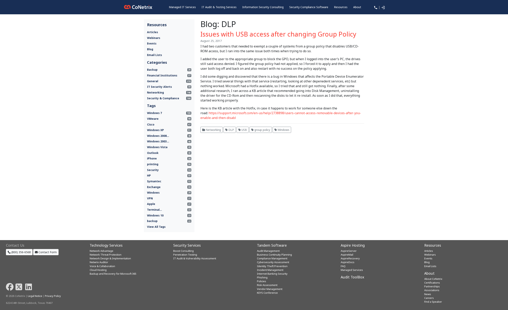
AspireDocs (347, 262)
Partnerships (432, 286)
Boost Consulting (183, 251)
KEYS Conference (267, 293)
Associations (431, 290)
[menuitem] (182, 7)
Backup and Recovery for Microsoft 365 (113, 273)
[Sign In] (382, 7)
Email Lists (154, 55)
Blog (150, 49)
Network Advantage (101, 251)
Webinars (153, 38)
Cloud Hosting (98, 270)
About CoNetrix (433, 279)
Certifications (432, 282)
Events (151, 43)
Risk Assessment (267, 285)
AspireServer (349, 251)
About (429, 273)
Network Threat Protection (105, 254)
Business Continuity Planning (274, 254)
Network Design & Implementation (110, 258)
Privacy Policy (53, 296)
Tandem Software (272, 245)
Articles (152, 32)
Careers (429, 298)
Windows (283, 130)
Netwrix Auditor (99, 262)
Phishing (262, 277)
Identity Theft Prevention (272, 266)
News (427, 294)
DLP (231, 130)
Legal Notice (35, 296)
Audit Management (268, 251)
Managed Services (352, 270)
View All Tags (156, 227)
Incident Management (270, 270)
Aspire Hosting (353, 245)
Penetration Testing (185, 254)
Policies (261, 281)
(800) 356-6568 (21, 252)
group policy (262, 130)
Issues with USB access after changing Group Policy (278, 34)
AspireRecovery (350, 258)
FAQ (343, 266)
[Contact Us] (375, 7)
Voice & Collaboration (102, 266)
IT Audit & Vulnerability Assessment (194, 258)
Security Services (187, 245)
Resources (432, 245)
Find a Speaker (433, 301)
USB (244, 130)
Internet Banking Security (272, 273)
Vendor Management (269, 289)
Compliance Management (272, 258)
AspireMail (347, 254)
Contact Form (47, 252)
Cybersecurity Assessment (273, 262)
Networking (213, 130)
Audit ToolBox (352, 277)
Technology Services (106, 245)
